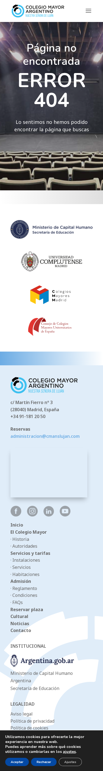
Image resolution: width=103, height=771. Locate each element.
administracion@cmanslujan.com (45, 436)
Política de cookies (29, 728)
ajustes (69, 751)
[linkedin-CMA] (48, 515)
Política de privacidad (32, 721)
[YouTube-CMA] (65, 515)
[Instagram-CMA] (32, 515)
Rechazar (44, 762)
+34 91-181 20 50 (27, 416)
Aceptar (17, 762)
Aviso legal (21, 714)
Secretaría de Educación (34, 688)
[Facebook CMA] (15, 515)
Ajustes (70, 762)
